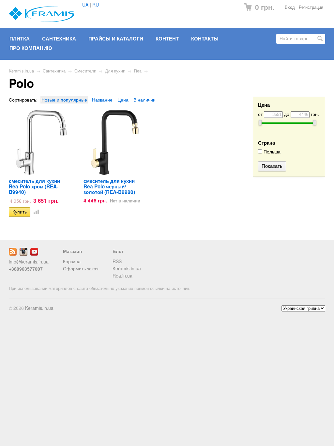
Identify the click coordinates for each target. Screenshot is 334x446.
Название (102, 99)
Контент (167, 38)
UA (85, 4)
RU (95, 4)
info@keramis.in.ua (29, 261)
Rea (138, 71)
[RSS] (13, 253)
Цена (123, 99)
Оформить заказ (80, 268)
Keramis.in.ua (21, 71)
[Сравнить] (35, 211)
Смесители (85, 71)
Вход (290, 7)
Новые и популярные (64, 99)
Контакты (205, 38)
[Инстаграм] (23, 253)
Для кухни (115, 71)
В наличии (144, 99)
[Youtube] (34, 253)
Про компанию (30, 48)
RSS (117, 261)
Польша (271, 152)
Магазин (72, 251)
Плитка (19, 38)
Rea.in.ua (122, 275)
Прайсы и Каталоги (115, 38)
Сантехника (59, 38)
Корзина (72, 261)
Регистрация (311, 7)
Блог (118, 251)
